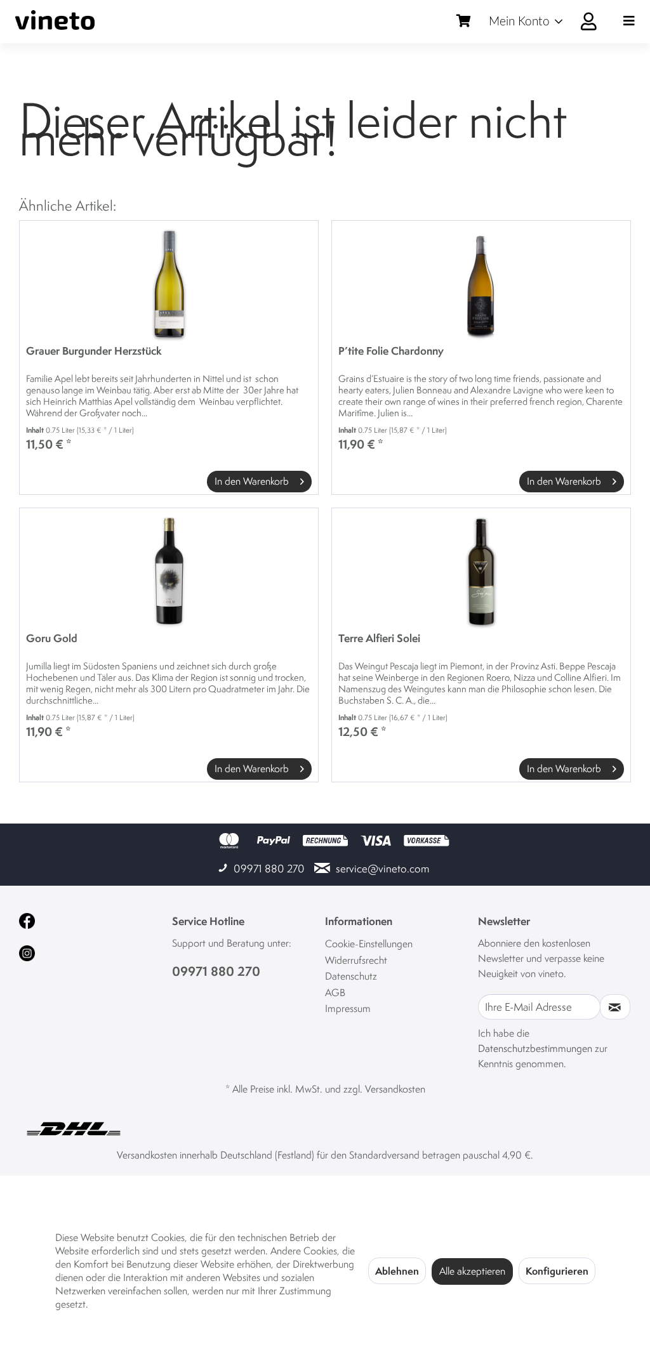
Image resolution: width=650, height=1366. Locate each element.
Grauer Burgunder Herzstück (94, 351)
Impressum (348, 1008)
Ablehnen (397, 1271)
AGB (335, 992)
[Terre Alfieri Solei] (481, 572)
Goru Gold (51, 638)
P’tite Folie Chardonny (391, 351)
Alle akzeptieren (472, 1271)
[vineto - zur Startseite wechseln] (55, 20)
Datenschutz (351, 976)
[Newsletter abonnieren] (615, 1007)
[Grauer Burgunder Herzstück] (169, 284)
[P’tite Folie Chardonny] (481, 284)
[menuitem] (547, 21)
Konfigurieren (557, 1271)
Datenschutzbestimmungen (535, 1048)
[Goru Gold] (169, 572)
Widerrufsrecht (356, 960)
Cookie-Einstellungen (369, 943)
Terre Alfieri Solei (379, 638)
